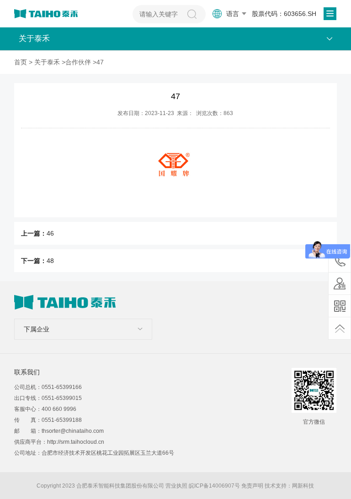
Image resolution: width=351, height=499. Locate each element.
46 (50, 233)
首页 (20, 62)
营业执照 (176, 486)
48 (50, 260)
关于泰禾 (47, 62)
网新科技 (303, 486)
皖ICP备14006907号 (214, 486)
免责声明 (252, 486)
